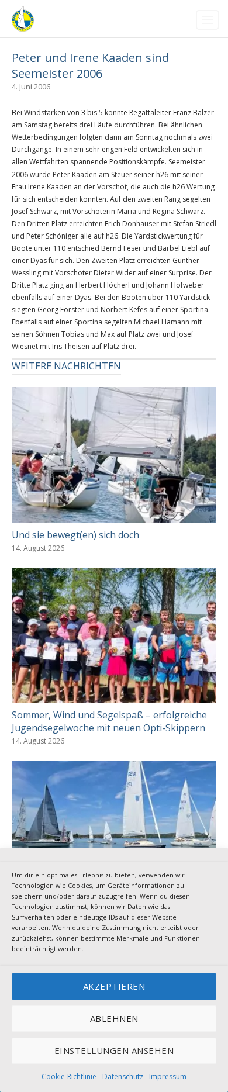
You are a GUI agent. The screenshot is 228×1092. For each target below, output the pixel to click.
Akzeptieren (114, 986)
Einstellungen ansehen (114, 1050)
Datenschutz (122, 1076)
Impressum (167, 1076)
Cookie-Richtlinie (69, 1076)
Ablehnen (114, 1018)
